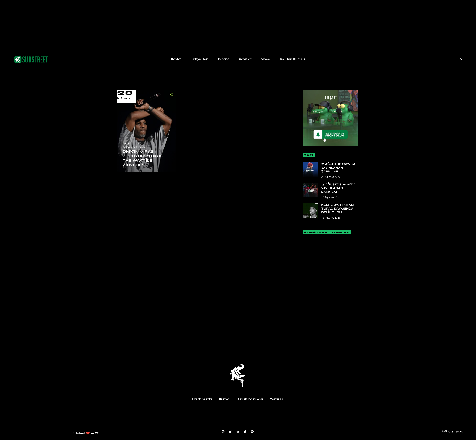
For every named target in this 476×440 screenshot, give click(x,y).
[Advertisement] (111, 26)
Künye (224, 399)
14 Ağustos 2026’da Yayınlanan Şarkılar (338, 188)
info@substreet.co (451, 431)
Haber (126, 143)
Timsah (143, 143)
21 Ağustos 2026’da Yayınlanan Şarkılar (338, 167)
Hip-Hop (134, 143)
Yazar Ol (277, 399)
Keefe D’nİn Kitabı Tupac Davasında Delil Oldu (337, 208)
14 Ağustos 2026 (330, 197)
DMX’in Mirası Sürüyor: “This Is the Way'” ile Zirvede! (143, 158)
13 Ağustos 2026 (330, 218)
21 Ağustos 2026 (330, 177)
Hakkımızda (202, 399)
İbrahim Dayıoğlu (135, 147)
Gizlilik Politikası (249, 399)
